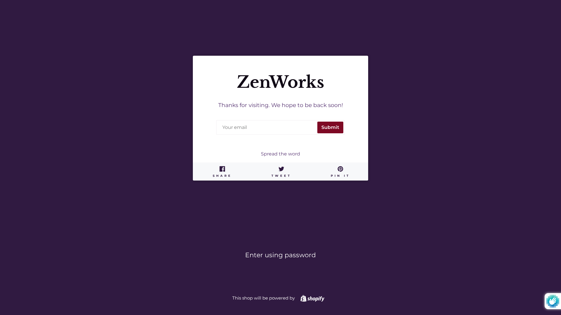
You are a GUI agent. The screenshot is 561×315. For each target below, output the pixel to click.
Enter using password (280, 255)
